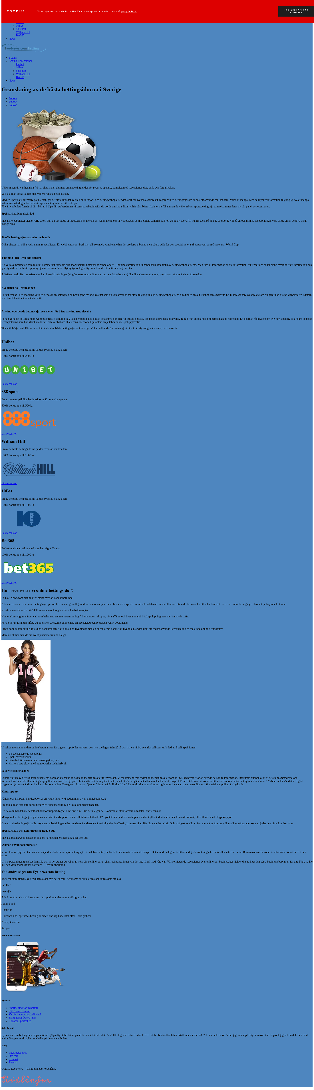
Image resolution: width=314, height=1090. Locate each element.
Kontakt (13, 1059)
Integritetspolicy (18, 1052)
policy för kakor (129, 11)
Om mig (13, 1055)
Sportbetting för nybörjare (23, 1007)
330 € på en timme (19, 1011)
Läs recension (9, 383)
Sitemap (13, 1062)
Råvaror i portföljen (20, 1020)
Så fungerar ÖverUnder (22, 1017)
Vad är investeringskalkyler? (25, 1014)
